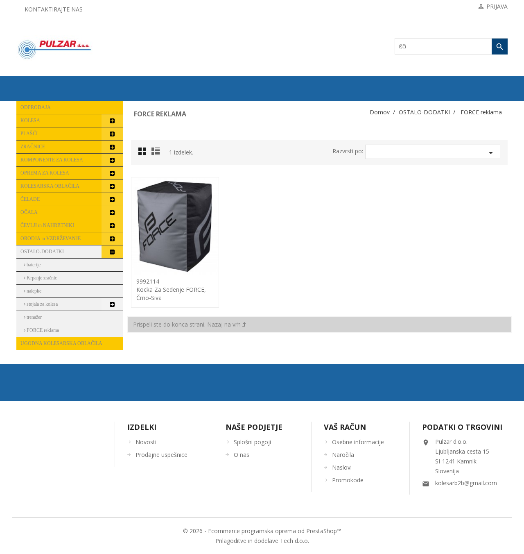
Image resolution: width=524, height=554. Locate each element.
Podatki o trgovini (462, 427)
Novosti (146, 442)
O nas (241, 455)
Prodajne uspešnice (161, 455)
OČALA (29, 212)
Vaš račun (345, 427)
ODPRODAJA (35, 107)
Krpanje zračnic (41, 278)
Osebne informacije (358, 442)
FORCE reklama (42, 330)
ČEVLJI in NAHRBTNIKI (47, 225)
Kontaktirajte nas (54, 9)
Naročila (343, 455)
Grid (144, 154)
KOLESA (30, 120)
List (157, 154)
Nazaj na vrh (224, 324)
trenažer (33, 317)
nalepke (33, 291)
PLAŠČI (29, 133)
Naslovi (342, 467)
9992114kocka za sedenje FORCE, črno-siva (171, 289)
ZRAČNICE (32, 147)
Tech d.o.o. (294, 541)
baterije (33, 265)
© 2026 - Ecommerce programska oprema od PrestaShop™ (262, 531)
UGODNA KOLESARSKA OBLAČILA (61, 343)
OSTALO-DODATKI (42, 251)
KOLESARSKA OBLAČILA (49, 186)
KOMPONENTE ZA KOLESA (51, 160)
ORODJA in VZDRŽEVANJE (50, 238)
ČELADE (30, 199)
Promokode (348, 480)
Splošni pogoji (252, 442)
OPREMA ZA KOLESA (44, 173)
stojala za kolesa (41, 304)
